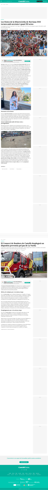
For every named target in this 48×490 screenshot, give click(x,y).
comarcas (4, 4)
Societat (26, 473)
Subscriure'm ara (24, 462)
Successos (30, 473)
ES (11, 1)
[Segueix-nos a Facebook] (4, 1)
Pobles (16, 473)
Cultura (23, 473)
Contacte (8, 474)
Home (1, 4)
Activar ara (27, 282)
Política (34, 473)
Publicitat (34, 474)
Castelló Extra (3, 250)
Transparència (39, 474)
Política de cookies (28, 474)
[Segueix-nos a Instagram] (7, 1)
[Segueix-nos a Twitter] (5, 1)
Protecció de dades (22, 474)
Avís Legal (16, 474)
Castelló (10, 473)
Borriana (2, 19)
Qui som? (12, 474)
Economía (19, 473)
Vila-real (13, 473)
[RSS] (8, 1)
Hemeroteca (37, 473)
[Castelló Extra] (24, 468)
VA (9, 1)
